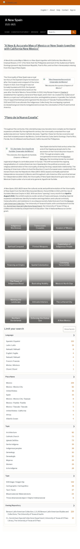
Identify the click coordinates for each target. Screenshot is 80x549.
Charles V (64, 92)
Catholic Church (12, 436)
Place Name (10, 377)
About (52, 10)
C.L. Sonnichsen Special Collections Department (23, 206)
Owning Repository (13, 505)
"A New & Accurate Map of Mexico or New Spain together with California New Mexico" (39, 47)
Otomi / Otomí (11, 369)
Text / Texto (11, 490)
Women (9, 464)
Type (7, 476)
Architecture (11, 432)
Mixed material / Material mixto (18, 494)
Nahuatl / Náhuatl (13, 349)
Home (7, 32)
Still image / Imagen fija (15, 482)
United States (11, 391)
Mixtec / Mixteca (12, 365)
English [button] (44, 10)
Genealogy (10, 452)
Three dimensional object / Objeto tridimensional (25, 498)
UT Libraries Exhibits (19, 10)
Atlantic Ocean (12, 419)
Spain (8, 395)
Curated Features (19, 32)
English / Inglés (12, 353)
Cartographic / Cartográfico (17, 486)
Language (9, 335)
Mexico (9, 383)
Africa (8, 415)
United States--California (16, 411)
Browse (34, 32)
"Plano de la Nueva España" (21, 117)
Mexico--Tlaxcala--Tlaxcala (16, 407)
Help (58, 10)
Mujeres (9, 460)
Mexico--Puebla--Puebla (16, 403)
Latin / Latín (11, 345)
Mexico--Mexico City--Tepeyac (18, 399)
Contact (65, 10)
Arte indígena (11, 468)
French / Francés (12, 361)
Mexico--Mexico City (14, 387)
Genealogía (10, 456)
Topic (7, 426)
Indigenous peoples (14, 448)
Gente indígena (12, 444)
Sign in (72, 10)
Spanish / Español (13, 341)
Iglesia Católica (12, 440)
